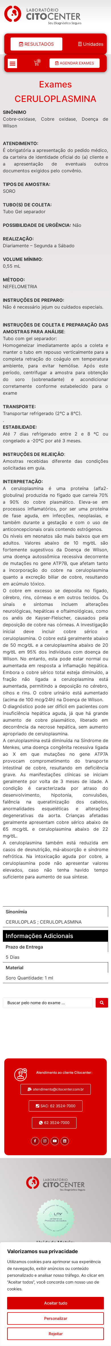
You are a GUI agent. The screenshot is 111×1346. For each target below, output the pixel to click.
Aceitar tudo (55, 1303)
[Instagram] (45, 1141)
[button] (12, 63)
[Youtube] (55, 1141)
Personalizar (55, 1318)
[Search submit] (102, 1003)
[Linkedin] (65, 1141)
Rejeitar (56, 1333)
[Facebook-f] (35, 1141)
